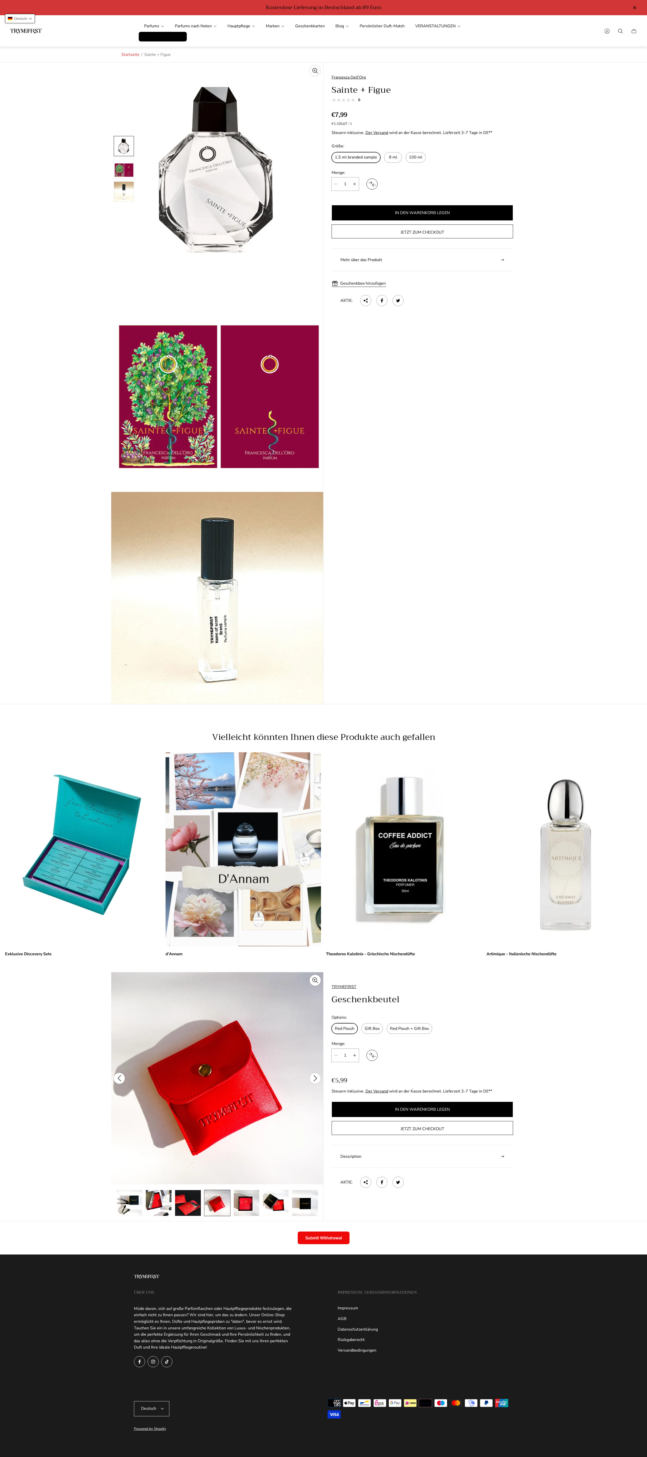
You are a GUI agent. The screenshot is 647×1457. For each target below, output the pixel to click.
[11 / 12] (276, 1203)
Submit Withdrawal (323, 1237)
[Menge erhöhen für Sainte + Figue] (354, 184)
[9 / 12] (217, 1203)
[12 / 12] (305, 1203)
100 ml (415, 157)
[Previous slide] (119, 1078)
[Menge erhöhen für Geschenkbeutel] (354, 1055)
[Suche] (620, 31)
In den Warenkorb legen (422, 213)
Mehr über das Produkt (361, 260)
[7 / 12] (159, 1203)
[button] (20, 18)
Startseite (130, 54)
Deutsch (148, 1408)
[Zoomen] (315, 70)
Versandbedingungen (357, 1350)
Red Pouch (344, 1028)
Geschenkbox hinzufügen (363, 283)
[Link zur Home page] (146, 1277)
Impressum (348, 1308)
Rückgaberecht (351, 1339)
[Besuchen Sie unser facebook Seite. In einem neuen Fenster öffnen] (139, 1361)
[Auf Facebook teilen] (381, 300)
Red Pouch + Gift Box (409, 1028)
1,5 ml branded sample (356, 157)
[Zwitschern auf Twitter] (398, 300)
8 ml (393, 157)
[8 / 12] (188, 1203)
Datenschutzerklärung (358, 1329)
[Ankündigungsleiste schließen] (634, 8)
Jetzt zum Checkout (422, 232)
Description (350, 1156)
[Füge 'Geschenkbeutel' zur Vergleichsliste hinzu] (372, 1055)
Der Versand (376, 132)
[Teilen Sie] (365, 300)
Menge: (338, 172)
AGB (342, 1319)
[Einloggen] (607, 31)
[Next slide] (315, 1078)
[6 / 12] (129, 1203)
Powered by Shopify (150, 1428)
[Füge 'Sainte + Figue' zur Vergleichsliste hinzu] (372, 184)
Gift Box (372, 1028)
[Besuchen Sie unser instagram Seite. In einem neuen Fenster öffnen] (153, 1361)
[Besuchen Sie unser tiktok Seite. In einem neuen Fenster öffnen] (166, 1361)
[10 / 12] (246, 1203)
